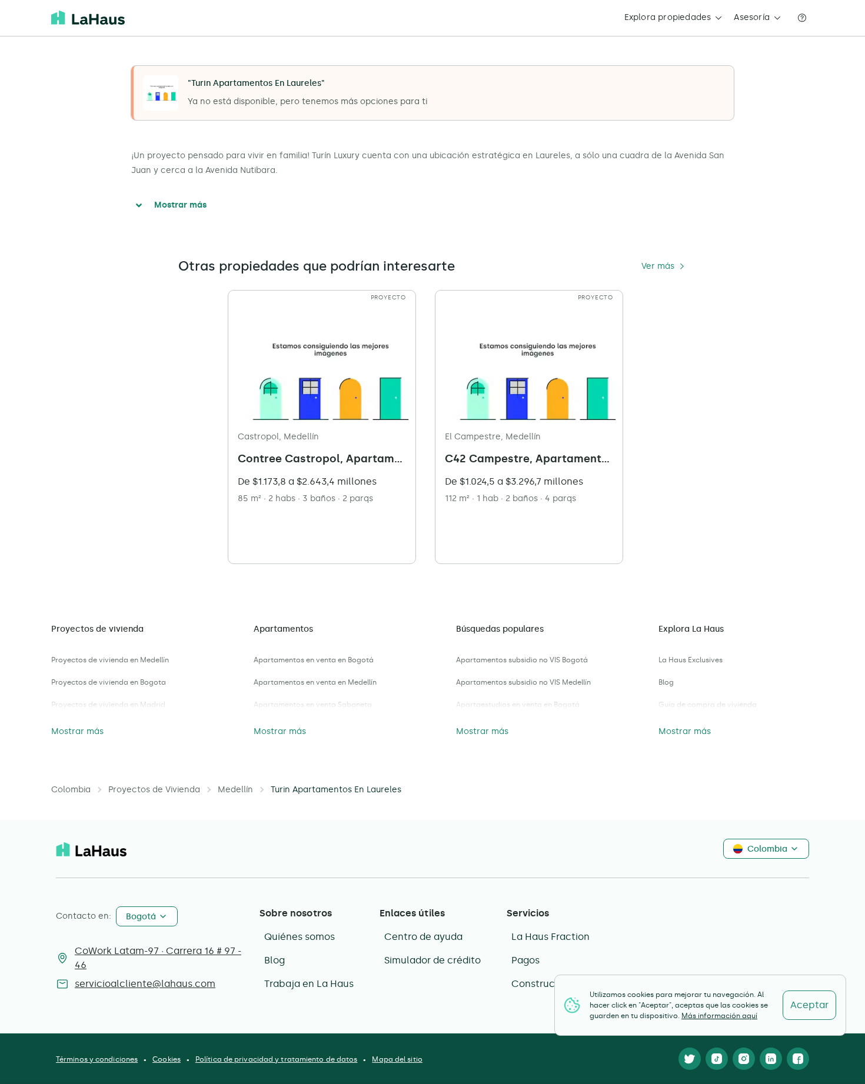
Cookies (166, 1059)
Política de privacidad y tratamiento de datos (276, 1059)
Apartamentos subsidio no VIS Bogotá (522, 660)
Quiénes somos (299, 936)
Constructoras (545, 983)
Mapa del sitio (397, 1059)
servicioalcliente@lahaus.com (145, 983)
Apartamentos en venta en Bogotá (314, 660)
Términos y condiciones (97, 1059)
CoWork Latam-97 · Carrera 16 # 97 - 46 (158, 957)
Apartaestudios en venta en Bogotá (518, 705)
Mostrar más (180, 205)
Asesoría (752, 17)
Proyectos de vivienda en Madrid (108, 705)
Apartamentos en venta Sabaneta (313, 705)
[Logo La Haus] (88, 18)
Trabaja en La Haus (309, 983)
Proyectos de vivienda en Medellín (110, 660)
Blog (666, 682)
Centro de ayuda (423, 936)
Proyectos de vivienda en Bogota (108, 682)
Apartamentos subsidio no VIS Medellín (523, 682)
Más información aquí (719, 1016)
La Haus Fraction (550, 936)
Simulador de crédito (432, 960)
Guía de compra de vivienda (707, 705)
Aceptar (809, 1004)
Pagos (525, 960)
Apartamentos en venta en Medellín (315, 682)
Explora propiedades (667, 17)
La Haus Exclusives (690, 660)
